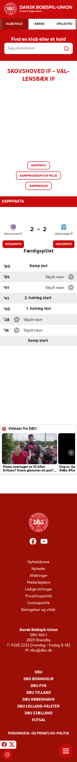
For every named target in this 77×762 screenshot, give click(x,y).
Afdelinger (38, 576)
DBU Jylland (38, 693)
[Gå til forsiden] (36, 9)
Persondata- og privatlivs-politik (38, 733)
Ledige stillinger (38, 589)
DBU (38, 672)
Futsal (38, 720)
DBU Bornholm (38, 679)
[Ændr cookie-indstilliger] (7, 755)
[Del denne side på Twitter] (12, 745)
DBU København (38, 700)
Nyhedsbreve (38, 562)
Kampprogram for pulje (38, 176)
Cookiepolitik (38, 603)
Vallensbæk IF (64, 234)
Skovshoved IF (13, 234)
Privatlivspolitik (38, 596)
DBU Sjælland (38, 713)
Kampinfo (38, 165)
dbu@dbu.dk (41, 650)
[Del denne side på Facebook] (4, 745)
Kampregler (38, 186)
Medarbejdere (38, 582)
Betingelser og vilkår (38, 610)
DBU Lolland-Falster (38, 706)
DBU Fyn (38, 686)
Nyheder (38, 569)
